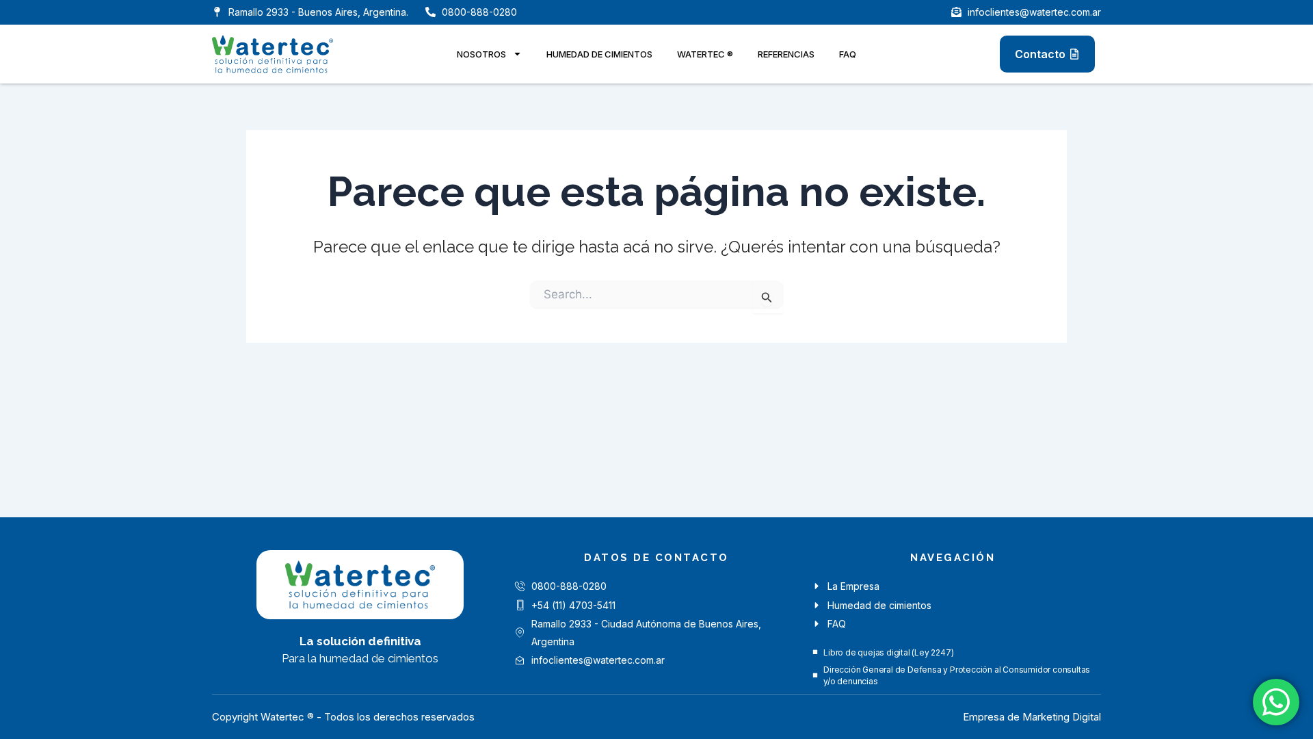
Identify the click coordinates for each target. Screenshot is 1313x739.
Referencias (786, 54)
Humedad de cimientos (599, 54)
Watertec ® (705, 54)
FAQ (847, 54)
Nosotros (481, 54)
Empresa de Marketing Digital (1032, 716)
